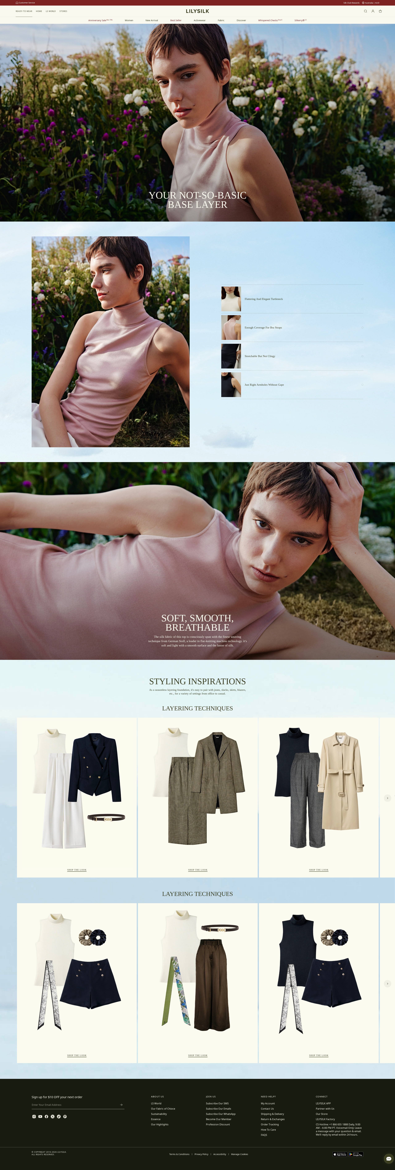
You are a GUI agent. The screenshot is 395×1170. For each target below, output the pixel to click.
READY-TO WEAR (24, 11)
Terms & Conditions (179, 1154)
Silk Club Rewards (351, 2)
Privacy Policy (201, 1154)
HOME (39, 11)
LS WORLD (51, 11)
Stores (63, 11)
